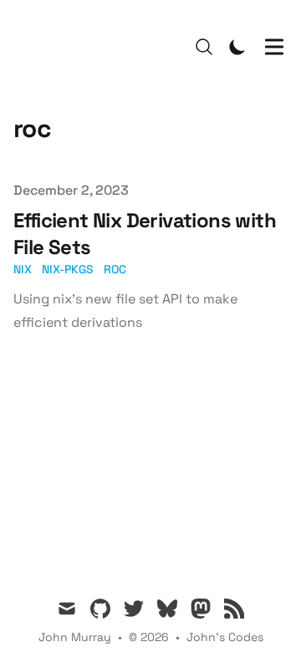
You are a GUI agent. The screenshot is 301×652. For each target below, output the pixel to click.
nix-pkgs (68, 269)
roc (115, 269)
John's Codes (224, 636)
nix (22, 269)
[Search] (204, 47)
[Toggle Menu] (274, 46)
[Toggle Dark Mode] (237, 47)
